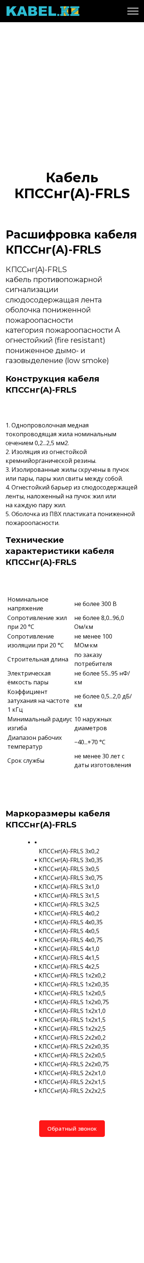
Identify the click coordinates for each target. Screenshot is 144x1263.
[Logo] (42, 11)
